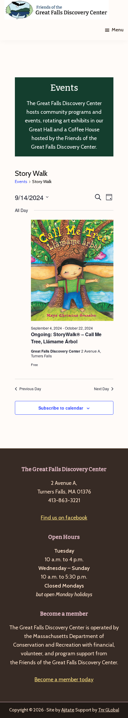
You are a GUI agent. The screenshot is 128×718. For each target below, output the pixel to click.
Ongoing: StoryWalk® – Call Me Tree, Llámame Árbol (66, 338)
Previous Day (30, 388)
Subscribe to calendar (60, 408)
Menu (118, 30)
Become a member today (64, 679)
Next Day (101, 388)
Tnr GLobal (108, 710)
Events (21, 181)
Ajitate (67, 710)
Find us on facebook (64, 517)
